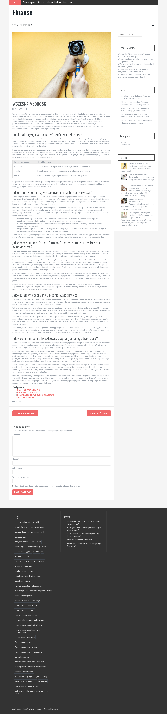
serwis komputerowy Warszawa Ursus (30, 662)
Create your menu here (22, 24)
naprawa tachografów (23, 596)
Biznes (123, 142)
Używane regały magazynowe (26, 686)
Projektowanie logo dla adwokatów (28, 625)
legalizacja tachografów (24, 571)
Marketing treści (21, 591)
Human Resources (22, 556)
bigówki (36, 522)
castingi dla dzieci (22, 532)
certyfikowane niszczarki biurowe (28, 542)
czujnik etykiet (20, 547)
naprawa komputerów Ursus (41, 591)
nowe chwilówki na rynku (24, 610)
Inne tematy (18, 401)
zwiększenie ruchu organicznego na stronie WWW (31, 692)
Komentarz (17, 434)
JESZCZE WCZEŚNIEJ (26, 398)
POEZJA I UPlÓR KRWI (99, 413)
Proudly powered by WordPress (23, 709)
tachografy (42, 681)
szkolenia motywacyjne (37, 667)
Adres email (17, 468)
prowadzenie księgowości (25, 637)
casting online (20, 537)
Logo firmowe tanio (22, 581)
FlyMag (45, 709)
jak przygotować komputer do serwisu (29, 561)
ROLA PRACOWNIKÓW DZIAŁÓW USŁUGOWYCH (36, 395)
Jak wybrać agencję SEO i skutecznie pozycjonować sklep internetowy (50, 2)
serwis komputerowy (23, 657)
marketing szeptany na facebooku (28, 586)
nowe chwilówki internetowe (26, 605)
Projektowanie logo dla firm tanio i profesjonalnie (28, 631)
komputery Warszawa (23, 566)
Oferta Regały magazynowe (26, 615)
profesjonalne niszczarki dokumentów (30, 620)
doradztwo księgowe (23, 552)
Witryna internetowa (20, 477)
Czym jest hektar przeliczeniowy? (80, 540)
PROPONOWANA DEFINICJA (140, 164)
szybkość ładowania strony (25, 681)
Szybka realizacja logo (23, 677)
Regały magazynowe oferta (26, 647)
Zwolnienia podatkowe (138, 175)
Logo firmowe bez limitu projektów (28, 576)
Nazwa (15, 459)
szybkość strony (41, 677)
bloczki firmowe (21, 527)
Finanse (22, 12)
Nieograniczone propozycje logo (27, 601)
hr (42, 552)
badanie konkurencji (22, 522)
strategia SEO (20, 667)
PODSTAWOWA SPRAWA (27, 393)
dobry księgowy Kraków (37, 547)
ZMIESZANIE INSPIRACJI (25, 413)
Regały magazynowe (23, 642)
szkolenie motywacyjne (24, 672)
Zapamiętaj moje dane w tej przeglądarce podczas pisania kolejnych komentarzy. (47, 486)
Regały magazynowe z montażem (28, 652)
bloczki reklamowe (37, 527)
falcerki (36, 552)
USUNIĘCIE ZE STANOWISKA (28, 390)
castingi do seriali (37, 532)
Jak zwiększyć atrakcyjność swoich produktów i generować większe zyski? (141, 215)
